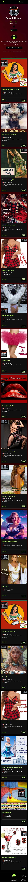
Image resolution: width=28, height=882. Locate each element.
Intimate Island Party (8, 496)
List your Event (24, 876)
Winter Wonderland (8, 315)
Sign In (22, 2)
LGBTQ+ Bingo (6, 812)
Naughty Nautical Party (9, 541)
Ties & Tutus (6, 360)
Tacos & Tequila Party (8, 631)
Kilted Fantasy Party (8, 451)
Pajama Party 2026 (8, 270)
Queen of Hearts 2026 (8, 225)
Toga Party (5, 586)
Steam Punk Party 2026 (9, 134)
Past (23, 100)
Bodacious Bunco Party (9, 857)
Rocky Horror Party (8, 406)
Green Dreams (6, 677)
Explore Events (23, 879)
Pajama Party (6, 722)
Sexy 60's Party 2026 (8, 180)
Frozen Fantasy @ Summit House (12, 767)
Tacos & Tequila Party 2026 (10, 89)
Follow (15, 30)
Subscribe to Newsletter (14, 48)
